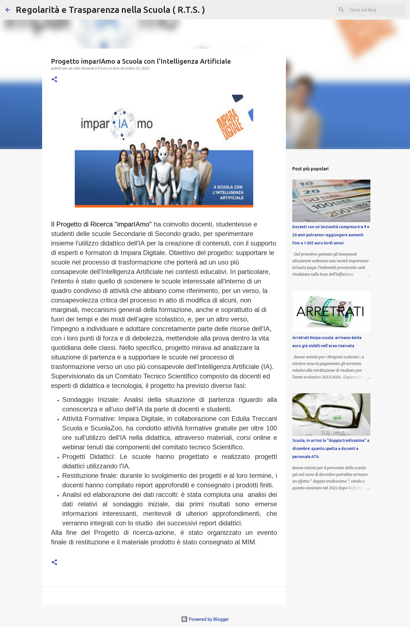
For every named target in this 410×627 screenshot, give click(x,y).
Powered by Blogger (208, 619)
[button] (54, 80)
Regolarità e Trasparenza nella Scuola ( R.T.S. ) (110, 9)
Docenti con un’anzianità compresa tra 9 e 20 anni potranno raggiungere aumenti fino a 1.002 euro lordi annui (330, 235)
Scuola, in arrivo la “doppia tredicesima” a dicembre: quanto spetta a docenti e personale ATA (330, 448)
